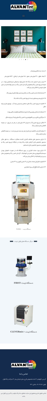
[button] (23, 16)
